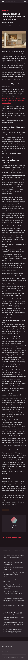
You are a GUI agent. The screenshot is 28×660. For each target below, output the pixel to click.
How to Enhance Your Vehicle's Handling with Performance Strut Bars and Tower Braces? (14, 557)
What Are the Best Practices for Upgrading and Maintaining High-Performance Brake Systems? (14, 600)
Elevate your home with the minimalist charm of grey (13, 580)
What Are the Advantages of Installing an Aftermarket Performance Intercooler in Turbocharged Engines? (13, 624)
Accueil (3, 6)
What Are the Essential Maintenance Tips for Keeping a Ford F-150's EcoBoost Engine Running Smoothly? (13, 593)
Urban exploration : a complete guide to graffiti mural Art (13, 563)
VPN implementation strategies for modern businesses (14, 618)
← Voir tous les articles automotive (11, 537)
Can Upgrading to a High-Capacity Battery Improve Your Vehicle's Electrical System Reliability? (14, 607)
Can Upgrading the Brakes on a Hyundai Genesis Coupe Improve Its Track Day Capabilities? (13, 586)
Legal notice (5, 651)
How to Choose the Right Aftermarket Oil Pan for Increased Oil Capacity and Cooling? (14, 574)
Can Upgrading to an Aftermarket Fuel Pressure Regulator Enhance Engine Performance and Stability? (13, 631)
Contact (12, 651)
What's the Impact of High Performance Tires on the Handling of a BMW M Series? (14, 613)
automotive (9, 6)
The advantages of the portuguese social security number (13, 568)
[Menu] (24, 1)
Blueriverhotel (8, 2)
